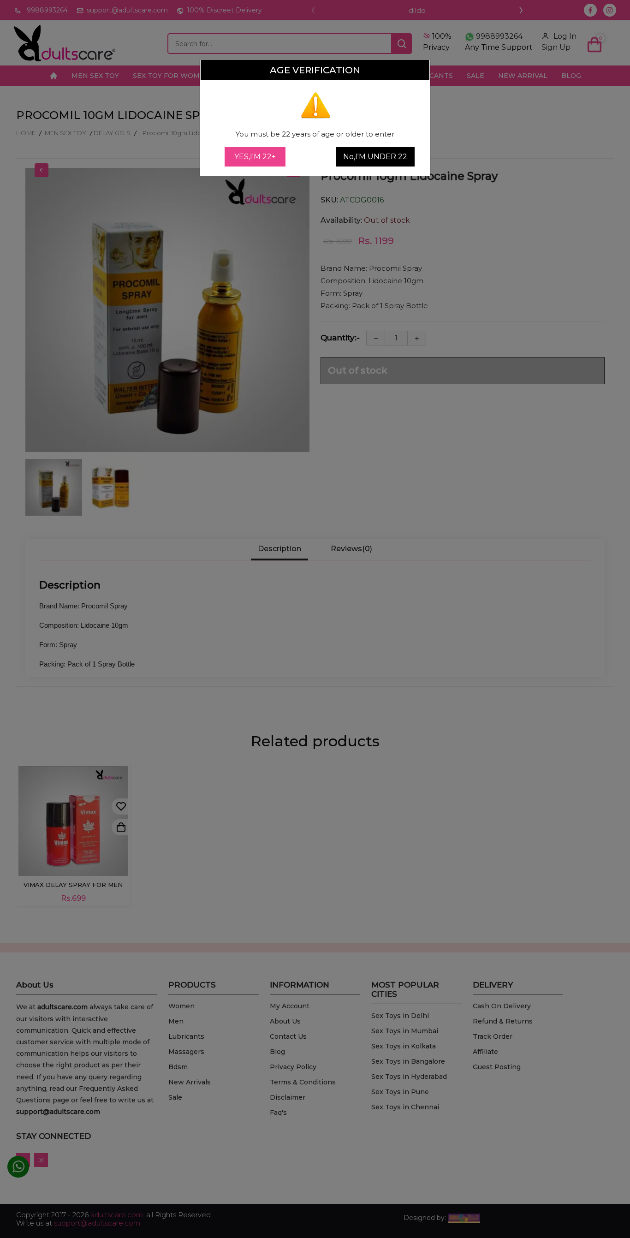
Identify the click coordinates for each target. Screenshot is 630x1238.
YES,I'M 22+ (255, 156)
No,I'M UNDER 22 (375, 156)
